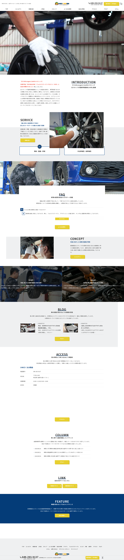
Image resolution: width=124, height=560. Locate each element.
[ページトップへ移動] (102, 557)
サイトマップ (74, 549)
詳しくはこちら (38, 86)
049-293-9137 (37, 371)
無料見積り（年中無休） (111, 3)
